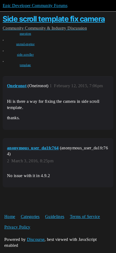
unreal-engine (25, 44)
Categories (30, 216)
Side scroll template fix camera (54, 18)
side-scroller (25, 55)
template (25, 65)
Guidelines (54, 216)
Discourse (36, 239)
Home (9, 216)
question (25, 34)
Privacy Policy (17, 227)
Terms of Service (85, 216)
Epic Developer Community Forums (35, 5)
